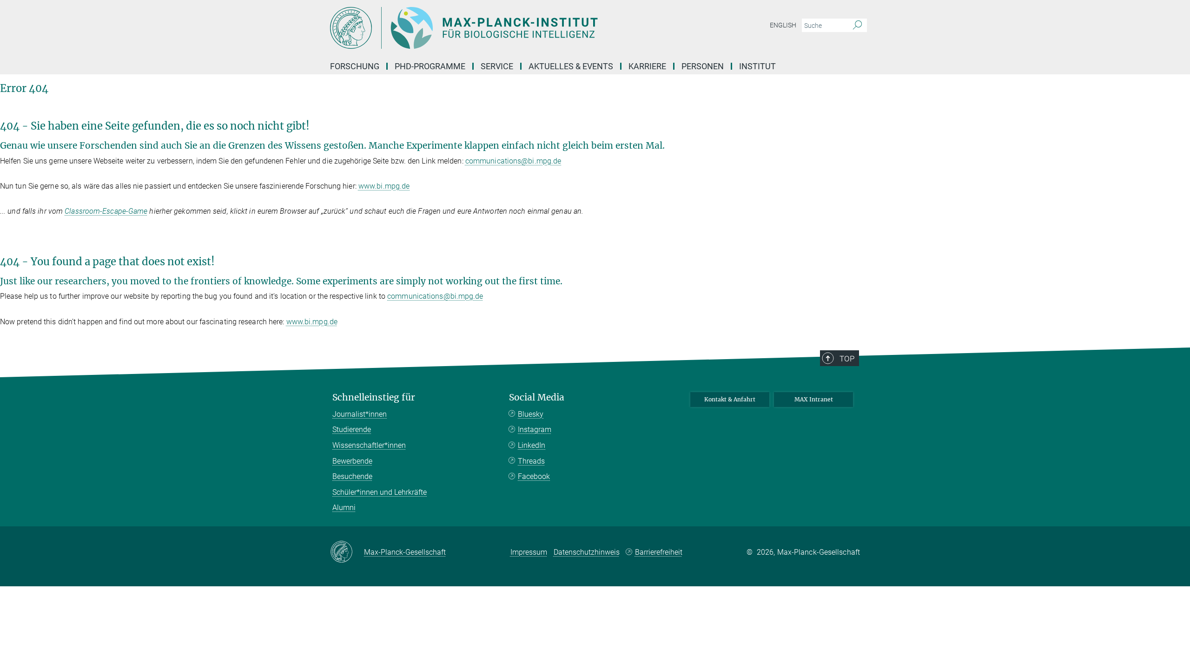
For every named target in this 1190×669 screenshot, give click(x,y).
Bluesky (530, 414)
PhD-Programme (430, 66)
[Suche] (857, 25)
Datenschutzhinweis (587, 552)
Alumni (344, 507)
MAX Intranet (813, 399)
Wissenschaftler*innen (369, 445)
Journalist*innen (359, 414)
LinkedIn (531, 445)
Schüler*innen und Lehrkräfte (379, 492)
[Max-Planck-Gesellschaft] (347, 552)
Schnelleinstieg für (373, 397)
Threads (531, 461)
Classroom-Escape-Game (106, 211)
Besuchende (352, 476)
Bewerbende (352, 461)
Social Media (536, 397)
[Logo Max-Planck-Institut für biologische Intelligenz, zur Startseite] (504, 28)
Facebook (534, 476)
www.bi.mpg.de (384, 186)
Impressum (528, 552)
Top (847, 358)
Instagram (534, 429)
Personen (702, 66)
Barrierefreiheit (658, 552)
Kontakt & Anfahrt (729, 399)
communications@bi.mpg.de (513, 161)
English (783, 25)
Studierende (351, 429)
